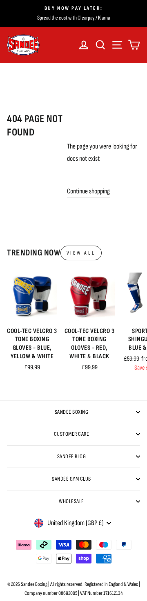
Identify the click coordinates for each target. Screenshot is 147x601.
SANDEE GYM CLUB (71, 478)
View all (81, 253)
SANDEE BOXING (72, 411)
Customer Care (71, 433)
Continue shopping (88, 191)
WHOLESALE (71, 501)
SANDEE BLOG (71, 456)
